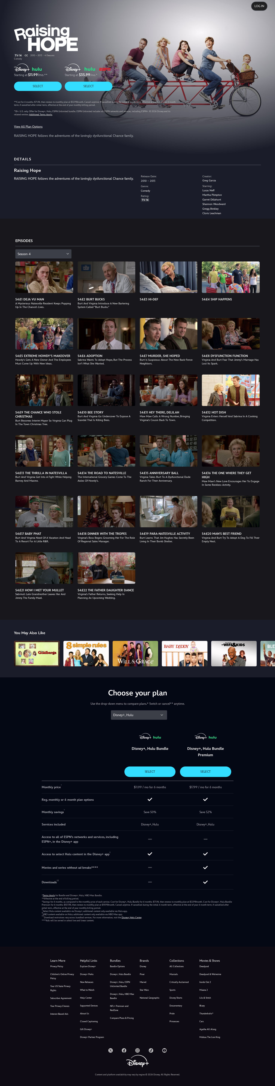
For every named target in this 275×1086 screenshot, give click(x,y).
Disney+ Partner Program (92, 1037)
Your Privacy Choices (59, 1006)
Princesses (174, 1021)
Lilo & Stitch (205, 998)
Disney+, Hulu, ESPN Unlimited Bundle (120, 984)
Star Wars (144, 990)
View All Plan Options (28, 126)
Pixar (142, 974)
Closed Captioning (89, 1021)
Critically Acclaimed (179, 982)
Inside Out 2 (205, 982)
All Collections (176, 966)
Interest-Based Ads (59, 1014)
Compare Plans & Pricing (122, 1018)
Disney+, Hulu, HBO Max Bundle (122, 996)
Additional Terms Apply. (40, 114)
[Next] (268, 653)
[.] (110, 1050)
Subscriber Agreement (60, 998)
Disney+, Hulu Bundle (120, 974)
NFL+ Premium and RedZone (119, 1008)
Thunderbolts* (206, 1013)
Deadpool (204, 966)
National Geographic (149, 998)
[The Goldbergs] (36, 654)
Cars (201, 1021)
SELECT (38, 86)
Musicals (173, 974)
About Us (84, 1013)
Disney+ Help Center (131, 917)
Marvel (143, 982)
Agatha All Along (207, 1029)
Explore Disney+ (88, 966)
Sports (172, 990)
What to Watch (87, 990)
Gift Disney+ (86, 1029)
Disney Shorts (175, 998)
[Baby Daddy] (184, 654)
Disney (143, 966)
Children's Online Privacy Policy (62, 976)
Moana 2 (203, 990)
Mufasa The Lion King (209, 1037)
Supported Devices (89, 1005)
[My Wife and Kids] (234, 654)
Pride (172, 1013)
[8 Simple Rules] (86, 654)
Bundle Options (117, 966)
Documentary (175, 1005)
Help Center (86, 998)
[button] (92, 960)
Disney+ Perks (87, 974)
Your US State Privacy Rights (60, 988)
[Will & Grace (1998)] (135, 654)
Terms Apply (49, 895)
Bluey (202, 1005)
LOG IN (259, 6)
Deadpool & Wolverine (210, 974)
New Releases (86, 982)
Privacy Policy (56, 966)
